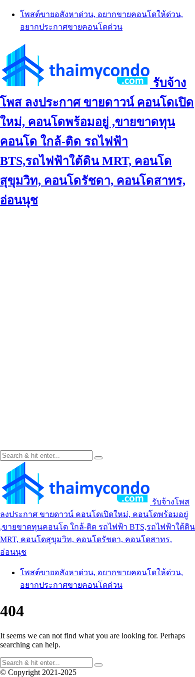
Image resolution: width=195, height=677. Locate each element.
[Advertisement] (97, 317)
